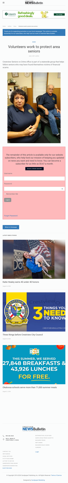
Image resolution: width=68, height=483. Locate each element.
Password (8, 184)
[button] (3, 2)
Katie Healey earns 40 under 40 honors (21, 282)
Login (37, 452)
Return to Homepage (11, 227)
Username (8, 173)
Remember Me (12, 194)
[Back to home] (34, 2)
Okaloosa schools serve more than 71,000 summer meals (30, 387)
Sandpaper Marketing (38, 480)
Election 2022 (7, 468)
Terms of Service (56, 475)
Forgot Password (10, 216)
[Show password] (62, 189)
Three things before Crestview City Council (23, 334)
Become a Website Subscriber (34, 168)
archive (37, 56)
